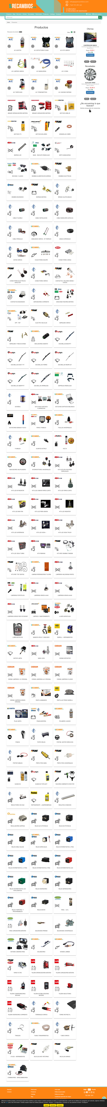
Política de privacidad (60, 1092)
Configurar (60, 1105)
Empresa (9, 14)
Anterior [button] (87, 61)
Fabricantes (38, 14)
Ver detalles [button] (90, 55)
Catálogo (52, 14)
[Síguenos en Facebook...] (87, 1092)
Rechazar (53, 1105)
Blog (14, 14)
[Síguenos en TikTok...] (94, 1092)
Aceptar (46, 1105)
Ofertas (25, 14)
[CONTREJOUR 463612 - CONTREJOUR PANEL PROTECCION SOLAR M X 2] (90, 37)
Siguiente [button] (93, 61)
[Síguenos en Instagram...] (91, 1092)
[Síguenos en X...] (89, 1092)
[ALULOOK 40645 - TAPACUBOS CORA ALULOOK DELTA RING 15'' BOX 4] (90, 74)
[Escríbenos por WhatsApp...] (85, 1092)
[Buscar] (100, 17)
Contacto (58, 14)
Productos (46, 14)
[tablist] (90, 47)
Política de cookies (59, 1094)
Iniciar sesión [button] (97, 14)
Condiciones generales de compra (63, 1096)
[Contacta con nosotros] (104, 1099)
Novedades (31, 14)
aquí (7, 1102)
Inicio (8, 22)
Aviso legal (57, 1089)
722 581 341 (89, 1095)
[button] (72, 32)
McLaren (18, 14)
